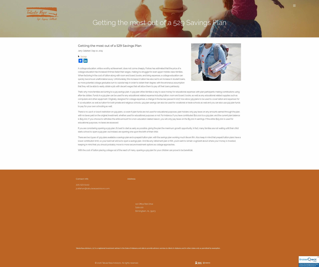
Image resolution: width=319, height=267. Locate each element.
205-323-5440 (82, 185)
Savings (83, 56)
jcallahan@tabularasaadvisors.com (93, 188)
